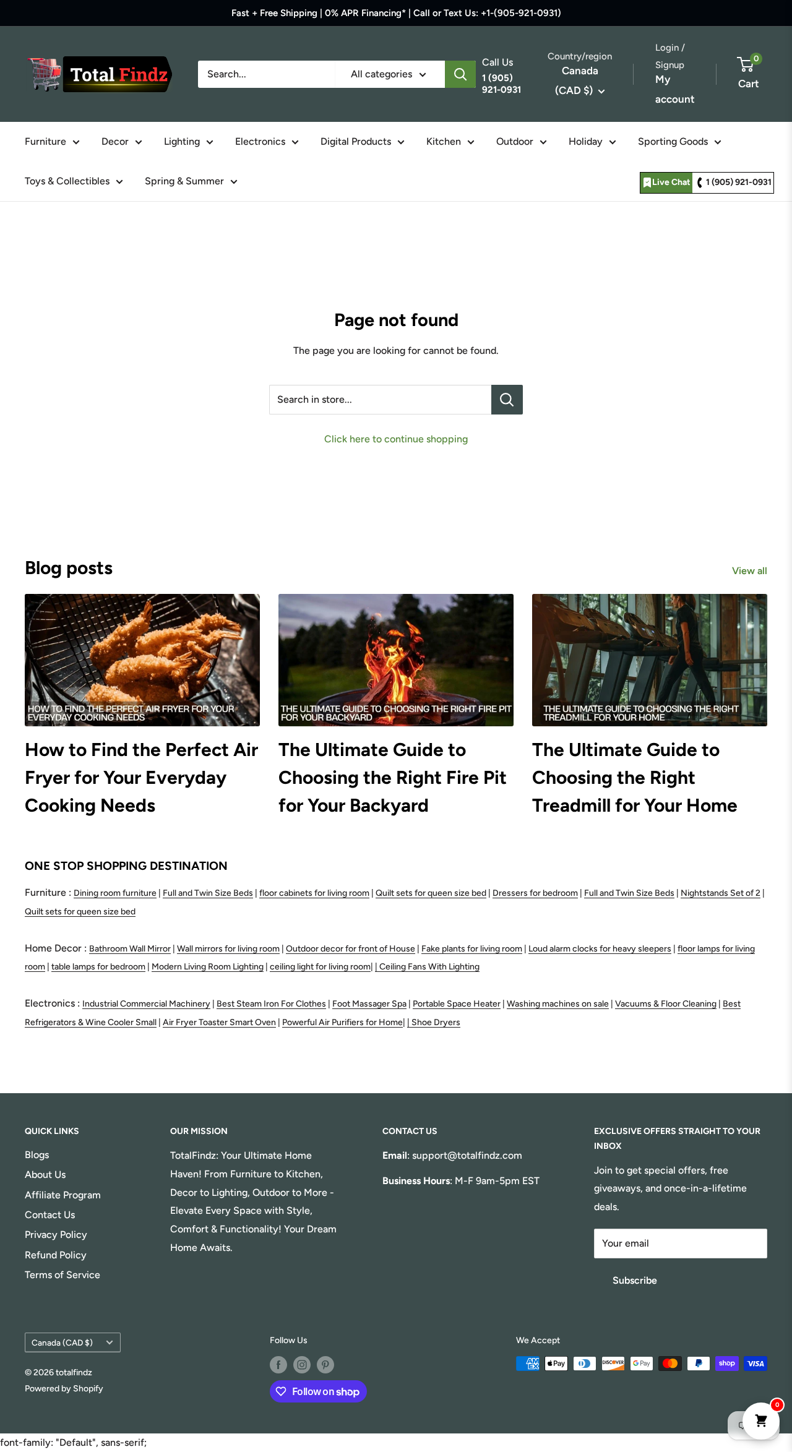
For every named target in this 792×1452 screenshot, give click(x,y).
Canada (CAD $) (62, 1342)
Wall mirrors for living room (228, 948)
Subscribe (635, 1280)
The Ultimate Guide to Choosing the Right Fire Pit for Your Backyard (392, 777)
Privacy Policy (56, 1234)
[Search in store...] (507, 400)
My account (675, 89)
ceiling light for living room (320, 966)
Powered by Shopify (64, 1388)
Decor (115, 141)
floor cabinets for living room (314, 893)
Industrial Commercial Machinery (146, 1004)
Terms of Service (62, 1275)
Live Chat (671, 182)
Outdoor (514, 141)
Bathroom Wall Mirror (130, 948)
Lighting (182, 141)
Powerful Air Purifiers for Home (342, 1022)
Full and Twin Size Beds (208, 893)
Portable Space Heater (457, 1004)
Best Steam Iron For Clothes (271, 1004)
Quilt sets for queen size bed (431, 893)
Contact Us (50, 1215)
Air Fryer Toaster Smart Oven (219, 1022)
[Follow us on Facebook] (278, 1364)
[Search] (460, 74)
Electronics (260, 141)
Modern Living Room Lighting (208, 966)
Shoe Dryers (435, 1022)
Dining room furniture (115, 893)
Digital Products (356, 141)
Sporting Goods (673, 141)
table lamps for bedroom (98, 966)
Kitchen (443, 141)
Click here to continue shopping (396, 439)
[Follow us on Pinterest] (325, 1364)
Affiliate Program (63, 1195)
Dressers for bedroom (535, 893)
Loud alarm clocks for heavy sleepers (599, 948)
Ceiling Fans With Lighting (429, 966)
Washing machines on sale (558, 1004)
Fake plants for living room (471, 948)
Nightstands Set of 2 (720, 893)
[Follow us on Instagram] (302, 1364)
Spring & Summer (184, 181)
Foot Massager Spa (369, 1004)
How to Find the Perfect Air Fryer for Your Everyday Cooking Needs (141, 777)
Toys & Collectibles (67, 181)
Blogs (37, 1155)
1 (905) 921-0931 (739, 182)
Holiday (586, 141)
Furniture (45, 141)
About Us (45, 1174)
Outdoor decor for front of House (350, 948)
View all (751, 571)
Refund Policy (56, 1255)
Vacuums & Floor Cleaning (666, 1004)
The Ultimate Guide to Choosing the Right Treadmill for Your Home (635, 777)
